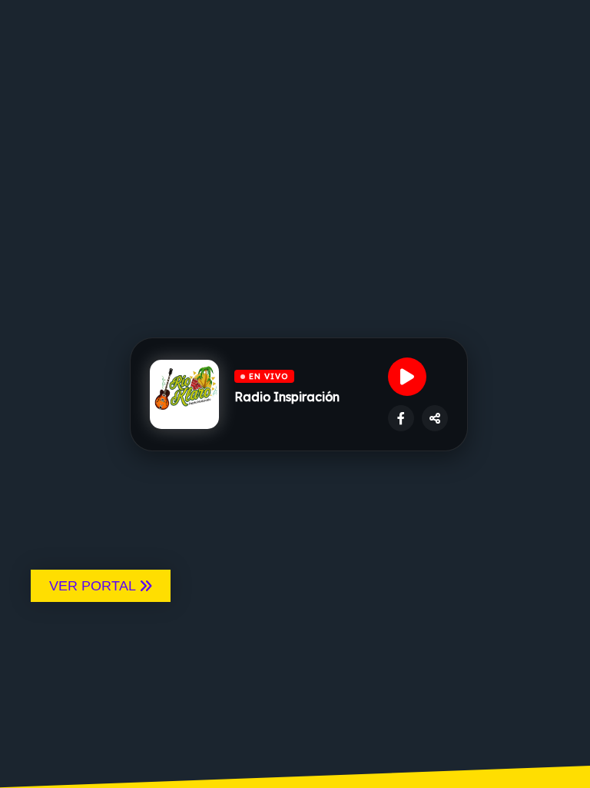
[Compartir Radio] (435, 418)
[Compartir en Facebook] (401, 418)
